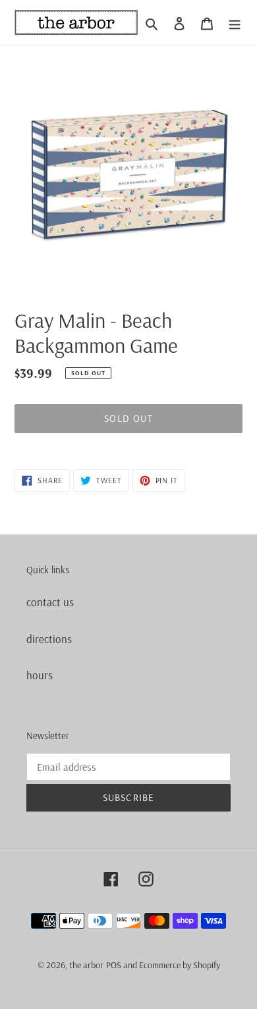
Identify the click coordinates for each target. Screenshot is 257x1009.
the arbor (86, 965)
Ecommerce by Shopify (179, 965)
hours (39, 675)
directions (49, 639)
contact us (50, 602)
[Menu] (234, 22)
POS (113, 965)
